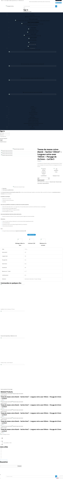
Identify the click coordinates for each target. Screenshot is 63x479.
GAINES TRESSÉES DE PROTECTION (32, 16)
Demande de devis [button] (31, 234)
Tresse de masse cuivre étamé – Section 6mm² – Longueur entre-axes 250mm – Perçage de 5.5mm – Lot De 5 (31, 414)
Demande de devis (5, 451)
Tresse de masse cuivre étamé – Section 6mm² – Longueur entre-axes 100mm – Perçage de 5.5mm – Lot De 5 (31, 398)
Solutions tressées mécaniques (33, 121)
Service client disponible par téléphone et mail (9, 335)
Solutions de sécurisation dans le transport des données (33, 123)
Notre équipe (33, 111)
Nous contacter (4, 456)
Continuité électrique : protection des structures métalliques (32, 64)
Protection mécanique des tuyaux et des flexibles (32, 92)
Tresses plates (33, 27)
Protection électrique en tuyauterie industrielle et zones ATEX (32, 78)
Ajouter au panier (41, 180)
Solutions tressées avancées (33, 120)
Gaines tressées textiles (33, 19)
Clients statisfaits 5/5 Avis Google (6, 389)
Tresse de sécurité (45, 183)
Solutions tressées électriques (33, 118)
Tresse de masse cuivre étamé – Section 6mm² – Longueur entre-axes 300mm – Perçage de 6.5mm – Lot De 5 (31, 422)
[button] (58, 478)
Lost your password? (3, 138)
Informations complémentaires (8, 190)
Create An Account (3, 141)
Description (5, 188)
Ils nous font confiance (33, 114)
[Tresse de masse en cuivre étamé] (7, 151)
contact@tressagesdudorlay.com (13, 0)
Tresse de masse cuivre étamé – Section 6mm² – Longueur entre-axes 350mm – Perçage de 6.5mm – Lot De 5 (31, 406)
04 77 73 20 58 (4, 0)
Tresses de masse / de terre (33, 31)
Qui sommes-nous (33, 108)
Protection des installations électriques (32, 49)
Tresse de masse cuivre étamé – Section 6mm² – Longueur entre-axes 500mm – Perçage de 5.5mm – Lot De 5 (31, 430)
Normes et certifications (33, 112)
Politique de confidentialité (6, 454)
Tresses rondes (33, 34)
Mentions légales (5, 450)
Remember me (3, 136)
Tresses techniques (33, 37)
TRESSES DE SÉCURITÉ (32, 25)
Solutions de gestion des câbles (33, 125)
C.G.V (2, 458)
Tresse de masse (52, 181)
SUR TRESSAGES (32, 40)
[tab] (32, 188)
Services (3, 453)
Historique (33, 109)
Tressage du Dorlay (6, 472)
